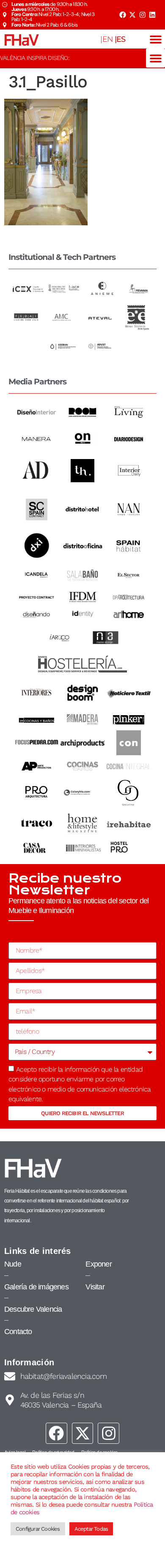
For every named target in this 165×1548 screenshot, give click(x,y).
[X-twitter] (132, 14)
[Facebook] (122, 14)
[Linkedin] (152, 14)
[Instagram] (142, 14)
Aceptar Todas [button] (91, 1529)
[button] (155, 39)
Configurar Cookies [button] (38, 1529)
